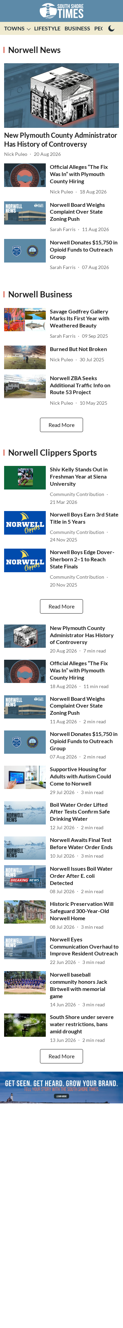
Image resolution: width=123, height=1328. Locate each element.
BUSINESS (77, 28)
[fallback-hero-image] (61, 95)
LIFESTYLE (47, 28)
